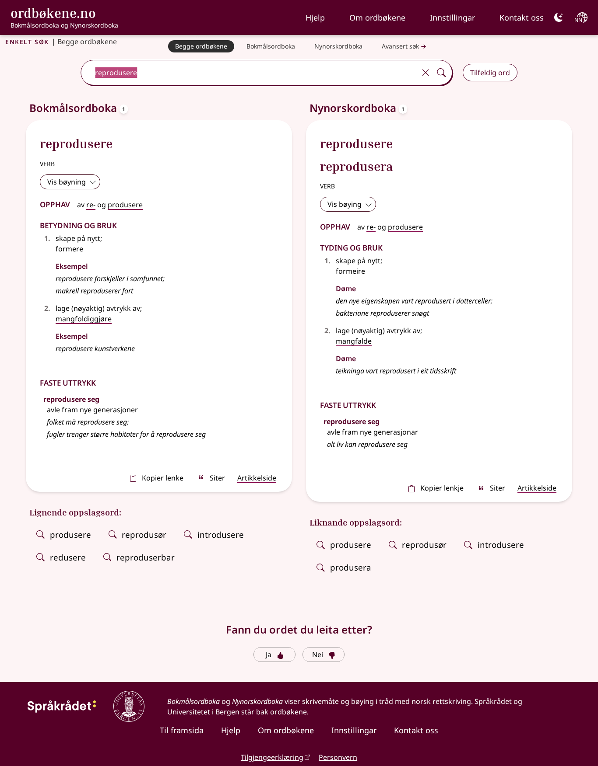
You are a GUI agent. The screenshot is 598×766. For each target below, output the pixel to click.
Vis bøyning (66, 182)
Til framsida (182, 730)
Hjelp (315, 17)
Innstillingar (452, 17)
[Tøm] (425, 72)
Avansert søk (400, 46)
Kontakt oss (522, 17)
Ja (268, 654)
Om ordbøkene (377, 17)
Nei (317, 654)
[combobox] (249, 72)
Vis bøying (344, 204)
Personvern (338, 757)
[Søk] (441, 72)
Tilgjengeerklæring (272, 757)
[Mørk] (558, 17)
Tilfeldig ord (490, 72)
